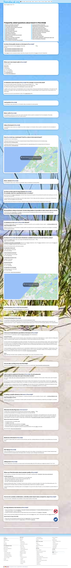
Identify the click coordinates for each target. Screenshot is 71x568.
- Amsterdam (38, 561)
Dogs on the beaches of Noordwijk (38, 38)
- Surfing (21, 563)
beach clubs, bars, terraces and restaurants (17, 377)
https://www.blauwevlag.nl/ (16, 428)
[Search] (51, 1)
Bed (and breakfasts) (7, 548)
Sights (21, 540)
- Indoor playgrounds (24, 549)
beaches (18, 45)
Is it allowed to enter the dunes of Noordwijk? (13, 27)
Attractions (22, 545)
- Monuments (22, 542)
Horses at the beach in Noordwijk (38, 24)
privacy (15, 566)
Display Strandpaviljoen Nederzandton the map (31, 285)
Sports (21, 555)
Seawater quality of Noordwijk (38, 36)
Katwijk (37, 518)
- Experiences (22, 550)
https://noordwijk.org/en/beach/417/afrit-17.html (14, 51)
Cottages (5, 551)
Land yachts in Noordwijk (10, 28)
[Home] (21, 1)
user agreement (11, 566)
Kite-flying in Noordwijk (36, 33)
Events (39, 1)
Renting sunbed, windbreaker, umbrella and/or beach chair (43, 37)
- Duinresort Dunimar (7, 555)
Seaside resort (6, 540)
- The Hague (54, 545)
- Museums (22, 541)
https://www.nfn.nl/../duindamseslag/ (11, 142)
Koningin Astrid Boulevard (31, 509)
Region (46, 1)
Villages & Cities (23, 553)
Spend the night (28, 1)
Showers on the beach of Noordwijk (12, 24)
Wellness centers (23, 551)
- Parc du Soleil (6, 557)
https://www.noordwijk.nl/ (16, 272)
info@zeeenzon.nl (9, 72)
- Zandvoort (38, 564)
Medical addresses (39, 545)
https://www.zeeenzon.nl (10, 73)
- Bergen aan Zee (39, 552)
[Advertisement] (63, 29)
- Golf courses (22, 562)
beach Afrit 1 (28, 518)
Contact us (54, 553)
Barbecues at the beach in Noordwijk (39, 32)
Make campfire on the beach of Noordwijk (40, 29)
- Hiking (21, 559)
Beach (33, 1)
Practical (42, 1)
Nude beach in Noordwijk (10, 32)
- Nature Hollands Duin (56, 541)
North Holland (38, 549)
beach (8, 53)
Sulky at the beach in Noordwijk (11, 31)
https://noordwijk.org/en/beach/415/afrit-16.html (14, 49)
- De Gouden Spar (7, 552)
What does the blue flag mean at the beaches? (41, 31)
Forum (37, 546)
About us (54, 550)
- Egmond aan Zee (39, 556)
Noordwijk (23, 1)
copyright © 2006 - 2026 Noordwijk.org (22, 566)
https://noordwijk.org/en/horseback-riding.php (13, 213)
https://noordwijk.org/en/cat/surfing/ (42, 365)
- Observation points (24, 544)
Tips (4, 541)
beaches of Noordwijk (18, 309)
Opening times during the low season (39, 28)
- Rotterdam (54, 546)
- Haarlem (38, 562)
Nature (21, 554)
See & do (36, 1)
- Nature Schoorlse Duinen (41, 551)
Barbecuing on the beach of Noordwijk (12, 37)
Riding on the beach (9, 36)
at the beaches (23, 409)
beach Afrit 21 (22, 519)
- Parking (37, 544)
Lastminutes (6, 560)
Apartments (6, 547)
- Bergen (37, 553)
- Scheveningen (55, 543)
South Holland (54, 537)
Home (5, 537)
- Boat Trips (22, 546)
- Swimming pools (23, 557)
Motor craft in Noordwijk (9, 29)
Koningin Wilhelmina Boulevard (43, 509)
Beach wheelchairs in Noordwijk (11, 38)
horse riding (14, 212)
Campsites (6, 549)
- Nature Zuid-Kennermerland (41, 560)
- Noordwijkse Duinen (8, 556)
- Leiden (53, 538)
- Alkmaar (38, 555)
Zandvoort (33, 519)
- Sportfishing (38, 537)
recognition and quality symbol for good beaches (41, 417)
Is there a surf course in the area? (38, 27)
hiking (29, 93)
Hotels (5, 558)
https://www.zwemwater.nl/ (47, 474)
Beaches (21, 538)
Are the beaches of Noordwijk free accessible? (14, 40)
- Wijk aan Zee (38, 558)
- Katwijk (53, 542)
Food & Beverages (39, 538)
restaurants (25, 384)
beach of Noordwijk (16, 194)
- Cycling (21, 558)
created (26, 93)
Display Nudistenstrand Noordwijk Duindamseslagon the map (31, 158)
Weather (49, 1)
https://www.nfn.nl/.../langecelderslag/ (11, 145)
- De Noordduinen (7, 553)
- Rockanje (54, 547)
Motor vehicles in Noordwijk (10, 33)
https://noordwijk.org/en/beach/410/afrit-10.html (14, 48)
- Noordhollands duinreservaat (41, 557)
